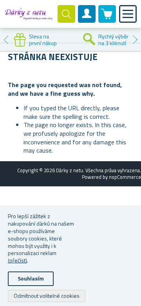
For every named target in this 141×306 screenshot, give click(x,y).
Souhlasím (31, 278)
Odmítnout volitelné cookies (47, 295)
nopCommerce (125, 177)
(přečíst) (17, 260)
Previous (6, 39)
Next (135, 39)
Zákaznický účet (87, 20)
